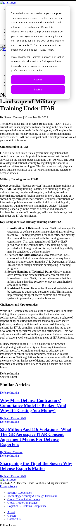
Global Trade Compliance (22, 502)
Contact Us (13, 519)
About (11, 512)
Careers (11, 515)
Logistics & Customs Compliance (26, 506)
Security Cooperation (19, 492)
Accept (38, 79)
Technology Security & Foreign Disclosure (32, 496)
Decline (38, 89)
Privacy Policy (8, 486)
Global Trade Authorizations (23, 499)
